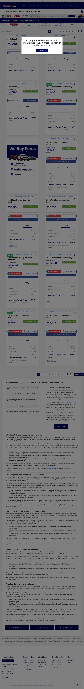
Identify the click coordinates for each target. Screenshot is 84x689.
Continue (42, 50)
